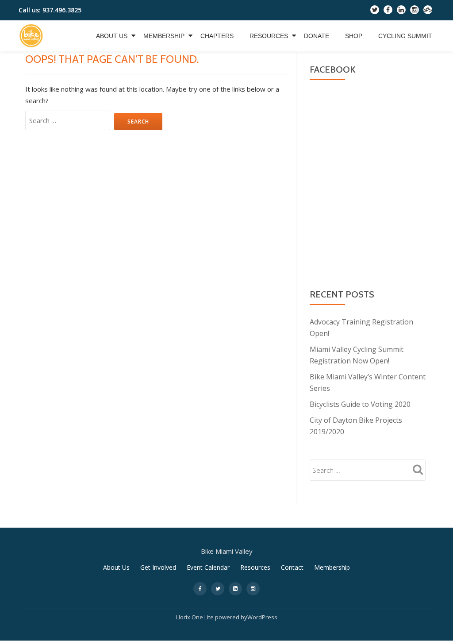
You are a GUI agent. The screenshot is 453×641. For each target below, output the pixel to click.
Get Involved (158, 567)
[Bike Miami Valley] (33, 35)
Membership (163, 35)
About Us (111, 35)
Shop (353, 35)
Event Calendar (208, 567)
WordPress (262, 617)
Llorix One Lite (195, 617)
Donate (316, 35)
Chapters (217, 35)
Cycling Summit (405, 35)
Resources (269, 35)
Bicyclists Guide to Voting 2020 (360, 404)
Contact (292, 567)
